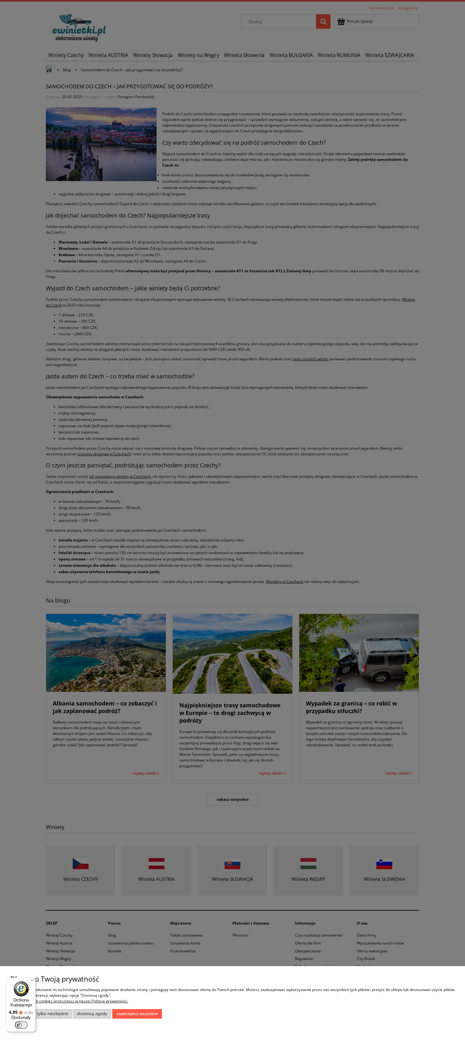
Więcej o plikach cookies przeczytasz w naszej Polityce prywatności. (69, 1001)
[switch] (21, 1025)
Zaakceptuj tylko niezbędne (41, 1013)
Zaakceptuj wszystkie (137, 1013)
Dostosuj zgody (92, 1013)
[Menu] (32, 981)
